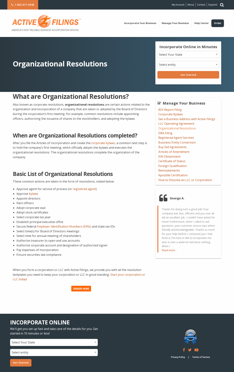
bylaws (33, 194)
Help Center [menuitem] (201, 23)
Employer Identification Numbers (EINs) (64, 226)
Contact (201, 4)
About (190, 4)
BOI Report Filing (170, 110)
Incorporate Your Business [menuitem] (140, 23)
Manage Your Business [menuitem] (175, 23)
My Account (178, 4)
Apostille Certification (173, 175)
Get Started (188, 75)
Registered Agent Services (176, 138)
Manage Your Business (184, 103)
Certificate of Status (171, 161)
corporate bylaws (103, 143)
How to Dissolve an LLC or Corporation (185, 180)
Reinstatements (169, 170)
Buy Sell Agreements (172, 147)
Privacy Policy (178, 357)
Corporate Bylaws (170, 114)
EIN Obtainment (169, 157)
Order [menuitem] (217, 23)
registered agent (84, 189)
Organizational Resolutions (177, 128)
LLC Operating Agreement (176, 124)
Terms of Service (201, 357)
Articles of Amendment (173, 152)
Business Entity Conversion (177, 142)
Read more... (169, 250)
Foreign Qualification (172, 166)
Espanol (212, 4)
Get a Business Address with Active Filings (186, 119)
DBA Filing (165, 133)
